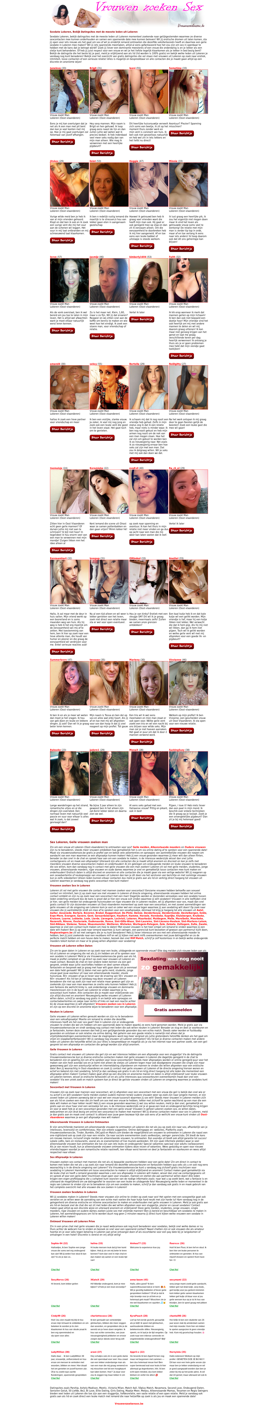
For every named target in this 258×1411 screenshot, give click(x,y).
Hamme (133, 915)
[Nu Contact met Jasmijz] (102, 338)
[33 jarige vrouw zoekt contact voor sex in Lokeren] (69, 112)
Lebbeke (77, 918)
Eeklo (203, 912)
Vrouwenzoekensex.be (129, 1403)
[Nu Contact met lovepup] (102, 631)
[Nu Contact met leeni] (141, 149)
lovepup (95, 558)
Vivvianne (175, 659)
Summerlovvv (58, 659)
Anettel (173, 558)
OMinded (135, 558)
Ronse (109, 921)
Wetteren (113, 924)
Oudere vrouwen (195, 847)
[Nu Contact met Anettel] (181, 648)
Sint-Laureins (143, 921)
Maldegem (159, 918)
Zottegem (183, 924)
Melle (170, 918)
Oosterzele (80, 921)
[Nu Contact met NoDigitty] (181, 437)
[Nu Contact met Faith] (181, 358)
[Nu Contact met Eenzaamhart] (62, 654)
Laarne (66, 918)
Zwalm (203, 924)
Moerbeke (196, 918)
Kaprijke (169, 915)
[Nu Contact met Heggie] (141, 248)
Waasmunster (96, 924)
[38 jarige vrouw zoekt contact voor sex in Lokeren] (188, 794)
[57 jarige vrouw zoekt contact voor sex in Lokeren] (69, 301)
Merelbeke (182, 918)
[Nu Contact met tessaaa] (102, 735)
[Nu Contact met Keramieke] (102, 538)
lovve (53, 256)
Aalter (54, 912)
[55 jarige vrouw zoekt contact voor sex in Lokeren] (148, 112)
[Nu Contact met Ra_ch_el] (181, 532)
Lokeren (132, 918)
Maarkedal (144, 918)
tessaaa (95, 659)
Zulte (194, 924)
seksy (93, 363)
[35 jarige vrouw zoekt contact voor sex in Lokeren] (109, 704)
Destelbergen (189, 912)
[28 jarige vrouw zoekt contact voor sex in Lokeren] (148, 794)
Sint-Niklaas (57, 924)
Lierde (96, 918)
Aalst (200, 910)
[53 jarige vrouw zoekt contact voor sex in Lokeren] (109, 205)
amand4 (55, 363)
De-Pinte (127, 912)
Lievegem (107, 918)
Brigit (93, 68)
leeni (132, 68)
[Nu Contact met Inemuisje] (62, 552)
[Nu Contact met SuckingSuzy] (181, 828)
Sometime (175, 68)
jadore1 (94, 749)
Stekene (72, 924)
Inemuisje (56, 468)
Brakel (100, 912)
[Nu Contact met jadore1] (102, 823)
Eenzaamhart (58, 558)
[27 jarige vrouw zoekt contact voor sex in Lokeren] (188, 408)
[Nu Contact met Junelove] (62, 144)
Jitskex (54, 161)
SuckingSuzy (176, 749)
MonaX (133, 749)
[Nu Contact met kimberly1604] (141, 321)
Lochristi (119, 918)
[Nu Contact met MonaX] (141, 820)
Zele (162, 924)
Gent (90, 915)
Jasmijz (94, 256)
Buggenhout (113, 912)
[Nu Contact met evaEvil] (141, 544)
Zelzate (171, 924)
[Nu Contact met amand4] (62, 431)
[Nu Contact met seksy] (102, 439)
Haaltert (122, 915)
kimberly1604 (137, 256)
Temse (82, 924)
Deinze (138, 912)
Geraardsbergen (105, 915)
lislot (93, 161)
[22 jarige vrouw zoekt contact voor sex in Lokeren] (109, 512)
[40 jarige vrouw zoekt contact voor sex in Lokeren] (148, 512)
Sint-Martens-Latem (193, 921)
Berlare (77, 912)
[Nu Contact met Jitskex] (62, 242)
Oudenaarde (96, 921)
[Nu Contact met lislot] (102, 234)
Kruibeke (198, 915)
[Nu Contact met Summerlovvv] (62, 735)
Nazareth (56, 921)
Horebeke (157, 915)
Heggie (133, 161)
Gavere (81, 915)
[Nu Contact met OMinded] (141, 634)
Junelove (55, 68)
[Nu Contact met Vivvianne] (181, 732)
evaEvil (133, 468)
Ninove (67, 921)
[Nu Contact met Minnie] (181, 251)
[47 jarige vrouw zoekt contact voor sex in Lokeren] (148, 205)
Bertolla (134, 363)
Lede (87, 918)
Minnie (173, 161)
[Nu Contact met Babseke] (62, 831)
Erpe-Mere (56, 915)
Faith (172, 256)
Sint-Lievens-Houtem (167, 921)
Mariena (134, 659)
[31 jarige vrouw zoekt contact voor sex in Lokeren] (109, 112)
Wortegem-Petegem (145, 924)
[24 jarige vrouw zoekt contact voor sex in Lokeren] (69, 512)
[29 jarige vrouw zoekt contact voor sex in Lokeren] (69, 205)
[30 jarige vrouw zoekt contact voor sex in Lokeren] (69, 408)
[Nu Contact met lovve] (62, 332)
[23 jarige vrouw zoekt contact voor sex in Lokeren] (69, 794)
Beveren (89, 912)
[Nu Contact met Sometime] (181, 135)
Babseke (55, 749)
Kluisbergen (183, 915)
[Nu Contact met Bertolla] (141, 462)
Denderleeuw (152, 912)
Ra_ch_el (174, 468)
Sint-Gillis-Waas (124, 921)
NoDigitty (175, 363)
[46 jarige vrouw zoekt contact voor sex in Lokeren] (109, 301)
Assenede (65, 912)
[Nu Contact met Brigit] (102, 155)
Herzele (144, 915)
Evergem (70, 915)
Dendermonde (171, 912)
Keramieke (96, 468)
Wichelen (125, 924)
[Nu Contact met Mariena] (141, 744)
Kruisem (55, 918)
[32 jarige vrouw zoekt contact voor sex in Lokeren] (188, 301)
